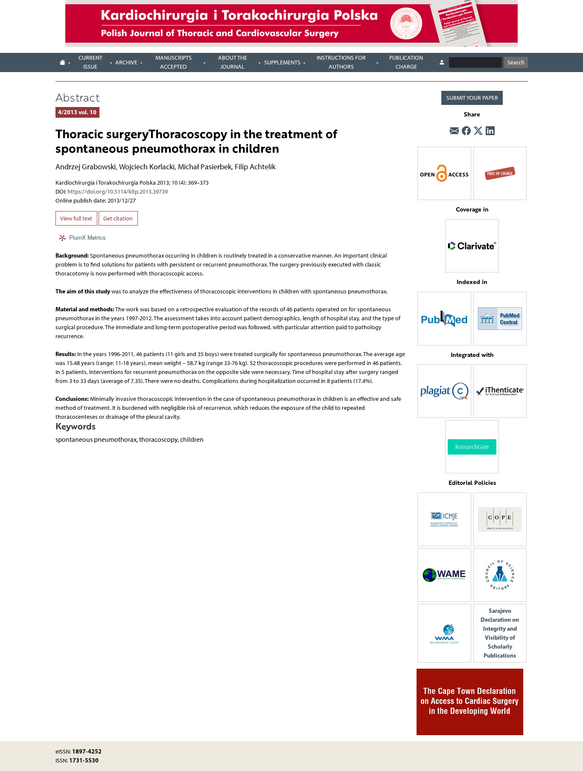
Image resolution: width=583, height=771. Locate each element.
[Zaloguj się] (441, 63)
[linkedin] (490, 131)
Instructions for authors (341, 62)
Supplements (282, 62)
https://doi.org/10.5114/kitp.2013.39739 (117, 191)
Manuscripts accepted (173, 62)
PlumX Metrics (87, 237)
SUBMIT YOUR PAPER (472, 97)
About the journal (232, 62)
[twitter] (478, 131)
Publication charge (406, 62)
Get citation (118, 218)
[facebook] (466, 131)
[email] (454, 131)
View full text (76, 218)
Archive (126, 62)
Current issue (90, 62)
